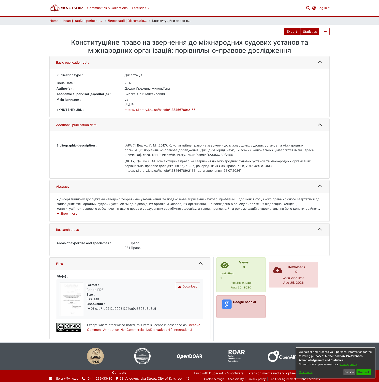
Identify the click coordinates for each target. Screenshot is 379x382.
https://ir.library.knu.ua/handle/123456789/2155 (160, 110)
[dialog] (335, 363)
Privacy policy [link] (257, 379)
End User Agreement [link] (282, 379)
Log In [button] (323, 8)
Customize (305, 372)
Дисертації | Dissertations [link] (127, 21)
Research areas (67, 230)
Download (189, 286)
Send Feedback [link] (310, 379)
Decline (349, 372)
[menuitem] (140, 8)
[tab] (189, 62)
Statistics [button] (139, 8)
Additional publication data (76, 125)
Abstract (62, 186)
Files (59, 264)
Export (292, 31)
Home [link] (54, 21)
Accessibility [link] (236, 379)
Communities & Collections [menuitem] (107, 8)
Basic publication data (72, 62)
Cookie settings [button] (214, 379)
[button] (66, 8)
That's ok (363, 372)
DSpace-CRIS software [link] (226, 373)
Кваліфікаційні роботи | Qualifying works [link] (83, 21)
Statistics (310, 31)
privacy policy (348, 364)
